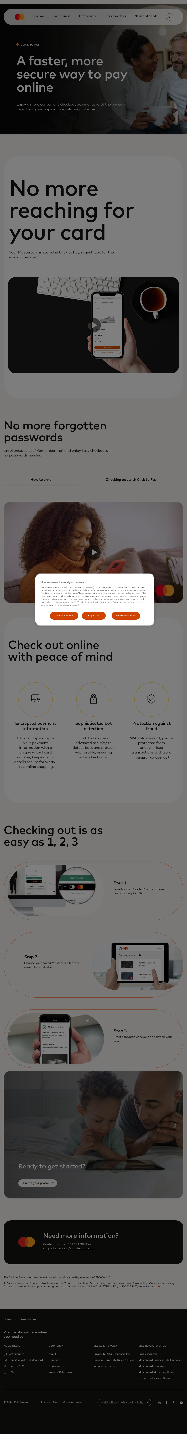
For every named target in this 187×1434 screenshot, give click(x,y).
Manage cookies (126, 615)
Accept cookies (64, 615)
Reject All (94, 615)
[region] (94, 600)
